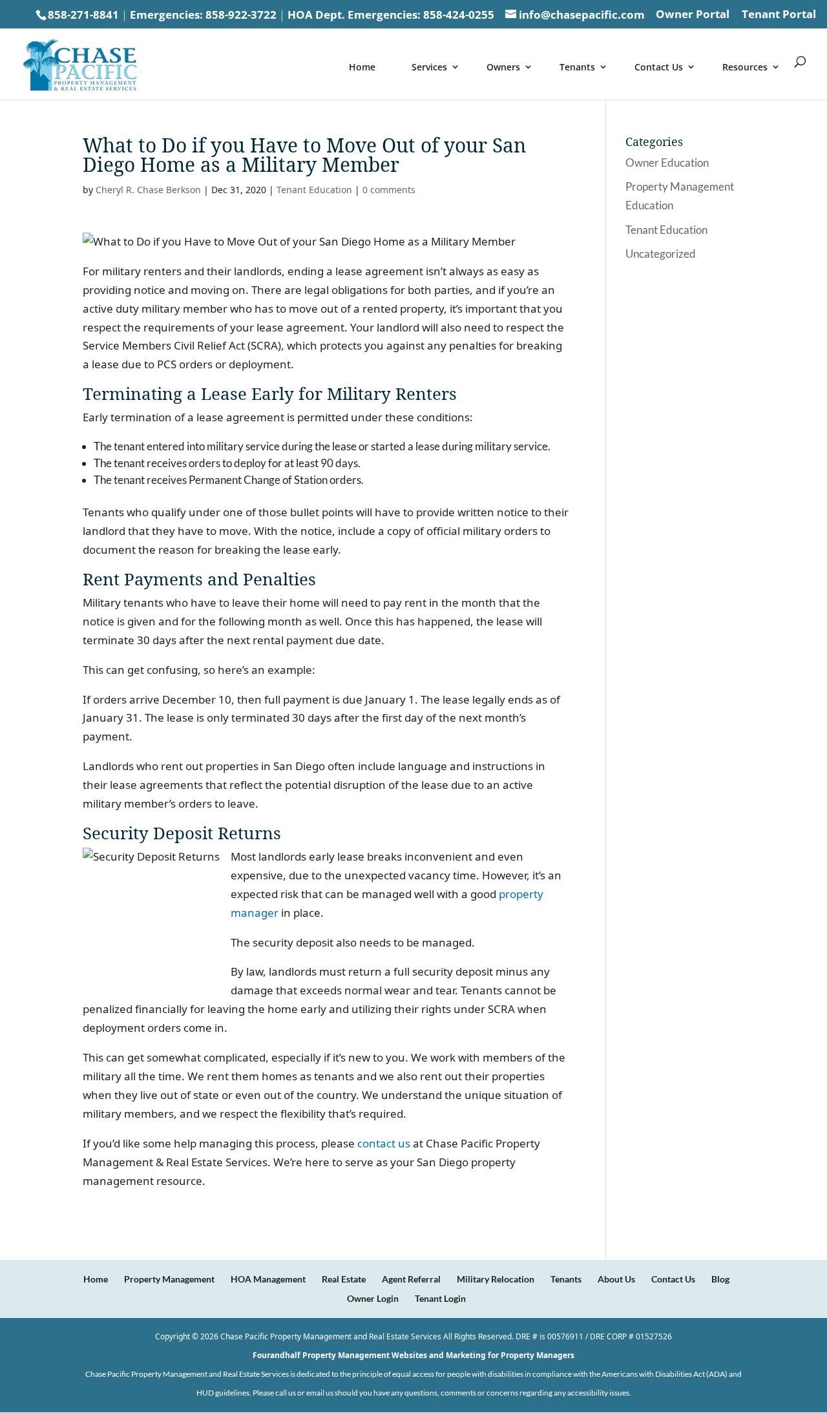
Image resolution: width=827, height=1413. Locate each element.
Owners (503, 67)
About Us (616, 1278)
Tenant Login (440, 1298)
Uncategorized (660, 253)
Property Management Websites (364, 1355)
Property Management (169, 1278)
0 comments (388, 189)
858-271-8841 (83, 14)
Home (362, 67)
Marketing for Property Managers (510, 1355)
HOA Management (268, 1278)
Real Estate (344, 1278)
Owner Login (373, 1298)
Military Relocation (495, 1278)
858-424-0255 (458, 14)
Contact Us (658, 67)
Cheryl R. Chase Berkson (148, 189)
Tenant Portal (779, 14)
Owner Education (667, 162)
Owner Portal (692, 14)
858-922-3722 (241, 14)
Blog (720, 1278)
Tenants (577, 67)
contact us (383, 1143)
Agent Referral (411, 1278)
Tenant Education (314, 189)
